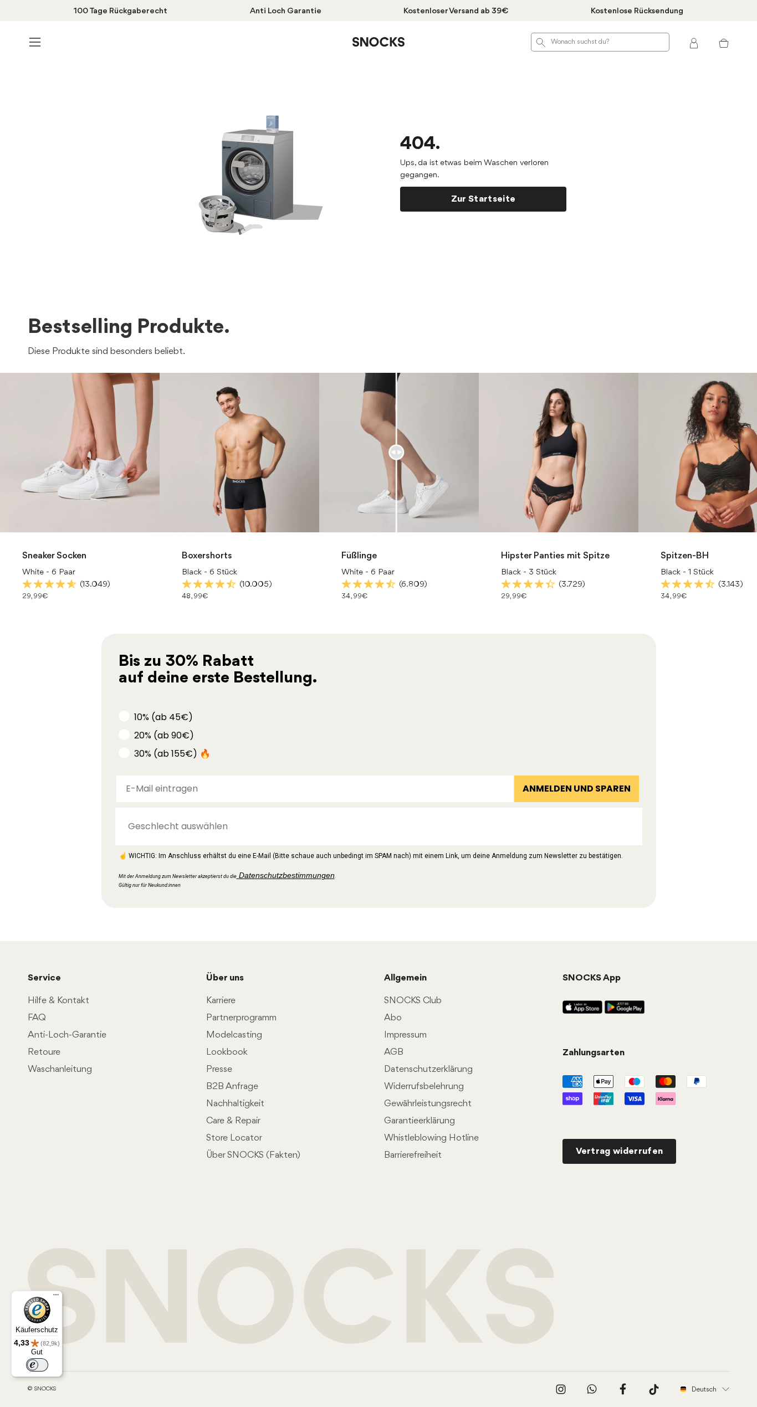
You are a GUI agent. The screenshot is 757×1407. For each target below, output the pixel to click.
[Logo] (378, 42)
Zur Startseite (483, 199)
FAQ (37, 1018)
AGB (393, 1052)
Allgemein (405, 978)
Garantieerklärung (419, 1121)
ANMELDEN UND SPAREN (577, 788)
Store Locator (234, 1138)
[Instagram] (561, 1389)
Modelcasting (234, 1035)
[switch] (37, 1365)
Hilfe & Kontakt (58, 1000)
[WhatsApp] (592, 1389)
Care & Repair (233, 1121)
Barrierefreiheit (413, 1155)
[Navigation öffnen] (33, 42)
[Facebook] (623, 1389)
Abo (393, 1018)
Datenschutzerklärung (428, 1069)
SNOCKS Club (413, 1000)
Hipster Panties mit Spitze (555, 556)
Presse (219, 1069)
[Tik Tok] (654, 1389)
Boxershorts (207, 556)
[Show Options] (628, 826)
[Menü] (56, 1297)
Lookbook (227, 1052)
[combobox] (375, 826)
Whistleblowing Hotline (431, 1138)
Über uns (225, 978)
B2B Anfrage (232, 1086)
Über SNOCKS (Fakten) (253, 1155)
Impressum (405, 1035)
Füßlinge (359, 556)
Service (44, 978)
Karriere (221, 1000)
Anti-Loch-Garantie (67, 1035)
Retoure (44, 1052)
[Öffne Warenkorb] (723, 42)
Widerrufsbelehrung (424, 1086)
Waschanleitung (60, 1069)
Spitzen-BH (685, 556)
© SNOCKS (42, 1389)
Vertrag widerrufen (619, 1151)
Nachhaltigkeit (235, 1103)
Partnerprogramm (241, 1018)
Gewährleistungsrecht (428, 1103)
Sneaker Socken (54, 556)
